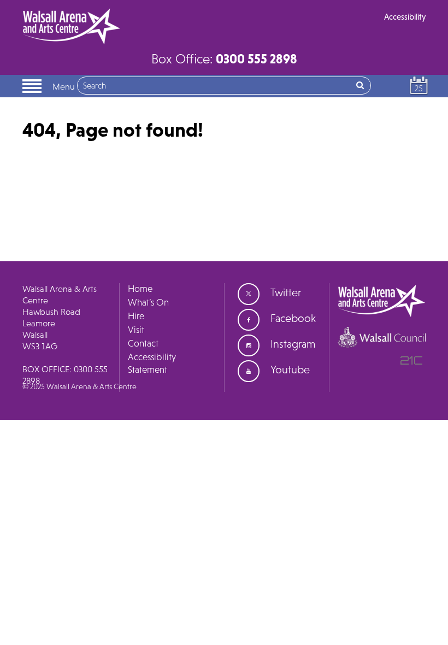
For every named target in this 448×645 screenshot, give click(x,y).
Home (140, 288)
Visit (136, 329)
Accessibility (405, 16)
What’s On (148, 302)
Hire (136, 315)
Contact (143, 343)
